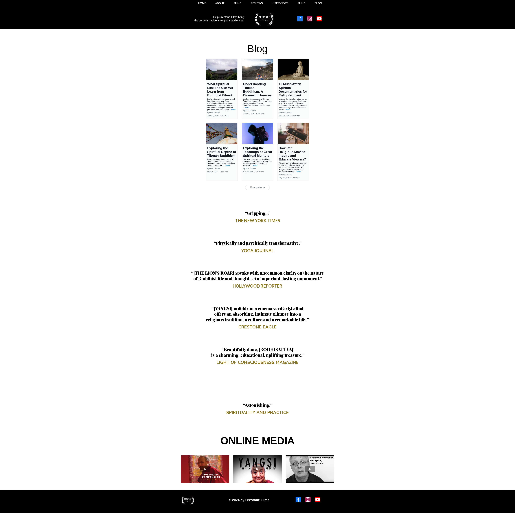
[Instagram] (309, 19)
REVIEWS (257, 3)
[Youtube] (319, 19)
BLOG (318, 3)
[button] (222, 89)
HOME (202, 3)
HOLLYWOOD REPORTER (257, 286)
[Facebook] (300, 19)
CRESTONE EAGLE (257, 327)
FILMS (237, 3)
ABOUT (219, 3)
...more (233, 110)
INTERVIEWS (280, 3)
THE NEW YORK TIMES (257, 220)
